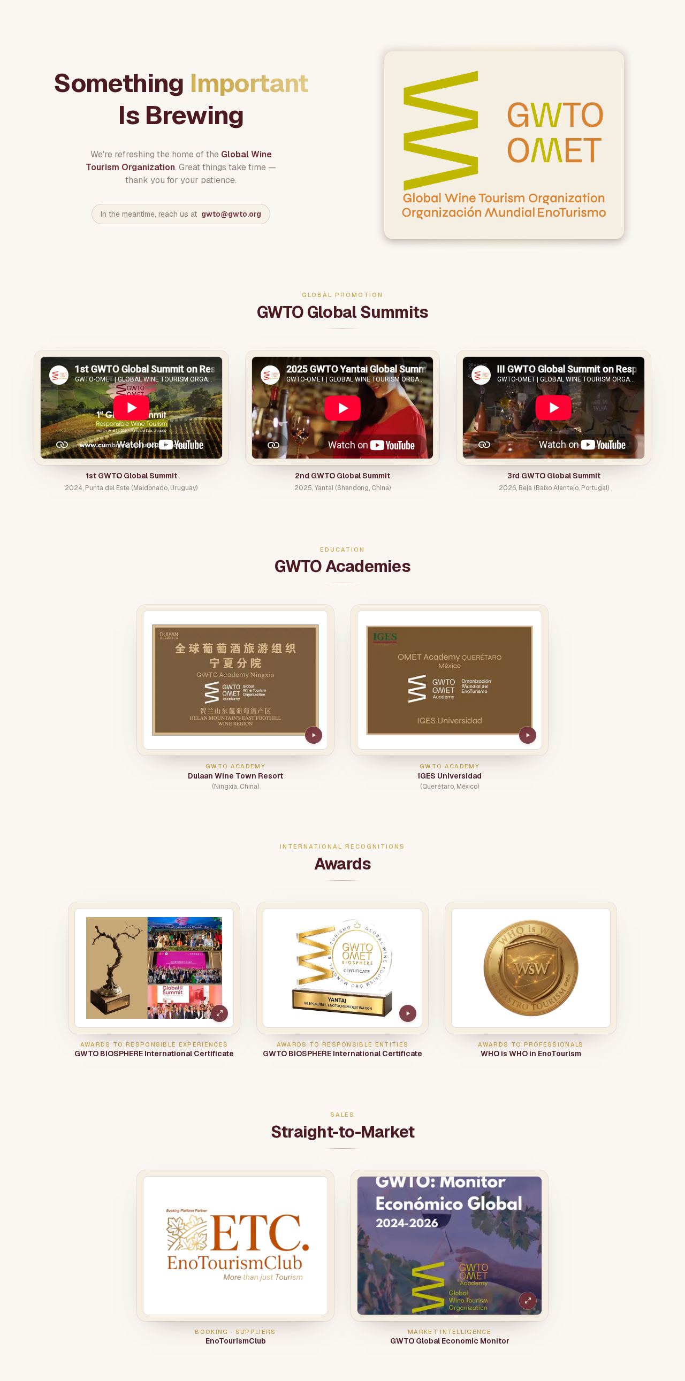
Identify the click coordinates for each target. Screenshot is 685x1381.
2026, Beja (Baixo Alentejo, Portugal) (554, 488)
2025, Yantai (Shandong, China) (342, 488)
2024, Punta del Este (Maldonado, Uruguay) (131, 488)
